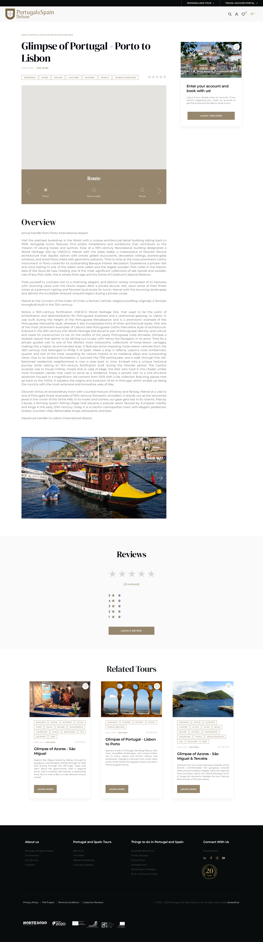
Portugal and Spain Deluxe (39, 850)
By (231, 902)
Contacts (30, 864)
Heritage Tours (139, 864)
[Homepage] (24, 14)
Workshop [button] (69, 732)
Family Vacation (139, 855)
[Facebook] (211, 858)
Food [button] (39, 727)
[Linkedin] (204, 858)
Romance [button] (30, 77)
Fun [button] (82, 732)
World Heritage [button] (125, 77)
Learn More (45, 789)
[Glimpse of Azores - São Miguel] (60, 699)
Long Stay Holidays (83, 864)
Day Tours (78, 850)
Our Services (31, 860)
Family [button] (105, 77)
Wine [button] (45, 77)
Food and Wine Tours (142, 850)
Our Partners (32, 855)
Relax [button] (49, 727)
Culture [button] (73, 77)
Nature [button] (61, 727)
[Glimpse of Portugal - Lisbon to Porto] (131, 699)
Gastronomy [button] (76, 727)
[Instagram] (217, 858)
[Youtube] (223, 858)
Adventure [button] (41, 732)
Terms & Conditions (68, 902)
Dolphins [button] (41, 737)
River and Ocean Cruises (144, 873)
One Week (68, 35)
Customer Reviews (93, 902)
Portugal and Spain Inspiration (45, 35)
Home (24, 35)
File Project (48, 902)
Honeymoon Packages (143, 869)
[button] (230, 14)
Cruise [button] (58, 77)
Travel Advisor (210, 850)
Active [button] (80, 722)
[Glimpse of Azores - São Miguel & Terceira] (203, 699)
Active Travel (138, 860)
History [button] (90, 77)
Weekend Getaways (83, 860)
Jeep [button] (52, 737)
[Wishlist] (243, 14)
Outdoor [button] (67, 722)
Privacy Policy (30, 902)
